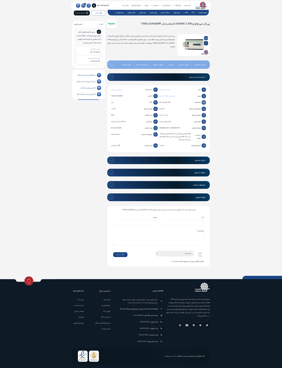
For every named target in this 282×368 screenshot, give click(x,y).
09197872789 (143, 335)
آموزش (171, 64)
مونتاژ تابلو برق (136, 5)
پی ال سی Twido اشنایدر (167, 96)
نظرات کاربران (126, 64)
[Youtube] (187, 325)
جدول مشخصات (200, 64)
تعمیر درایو (107, 299)
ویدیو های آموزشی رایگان (102, 323)
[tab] (197, 64)
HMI (186, 12)
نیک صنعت (187, 5)
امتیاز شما (200, 254)
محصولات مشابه (142, 64)
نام (202, 217)
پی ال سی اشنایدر (116, 89)
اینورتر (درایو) (203, 12)
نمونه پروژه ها (106, 329)
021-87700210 (95, 52)
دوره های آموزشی (78, 323)
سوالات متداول (158, 64)
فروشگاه (178, 5)
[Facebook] (193, 325)
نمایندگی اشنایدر (164, 89)
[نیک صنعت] (201, 5)
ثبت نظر (118, 254)
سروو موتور (177, 12)
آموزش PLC (106, 311)
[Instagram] (200, 325)
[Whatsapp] (207, 325)
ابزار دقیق (143, 12)
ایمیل (155, 217)
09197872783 (95, 61)
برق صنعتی (153, 12)
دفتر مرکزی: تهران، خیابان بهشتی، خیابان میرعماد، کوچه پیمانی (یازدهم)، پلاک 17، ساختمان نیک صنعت (139, 301)
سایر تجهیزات (120, 12)
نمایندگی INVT (105, 317)
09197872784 (142, 341)
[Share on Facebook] (201, 38)
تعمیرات (155, 5)
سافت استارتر (165, 12)
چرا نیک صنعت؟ (79, 305)
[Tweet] (204, 38)
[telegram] (207, 38)
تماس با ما (125, 5)
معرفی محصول (184, 64)
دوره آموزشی (167, 5)
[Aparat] (180, 325)
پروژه (146, 5)
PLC (193, 12)
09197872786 (144, 328)
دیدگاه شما (200, 231)
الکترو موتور (131, 12)
